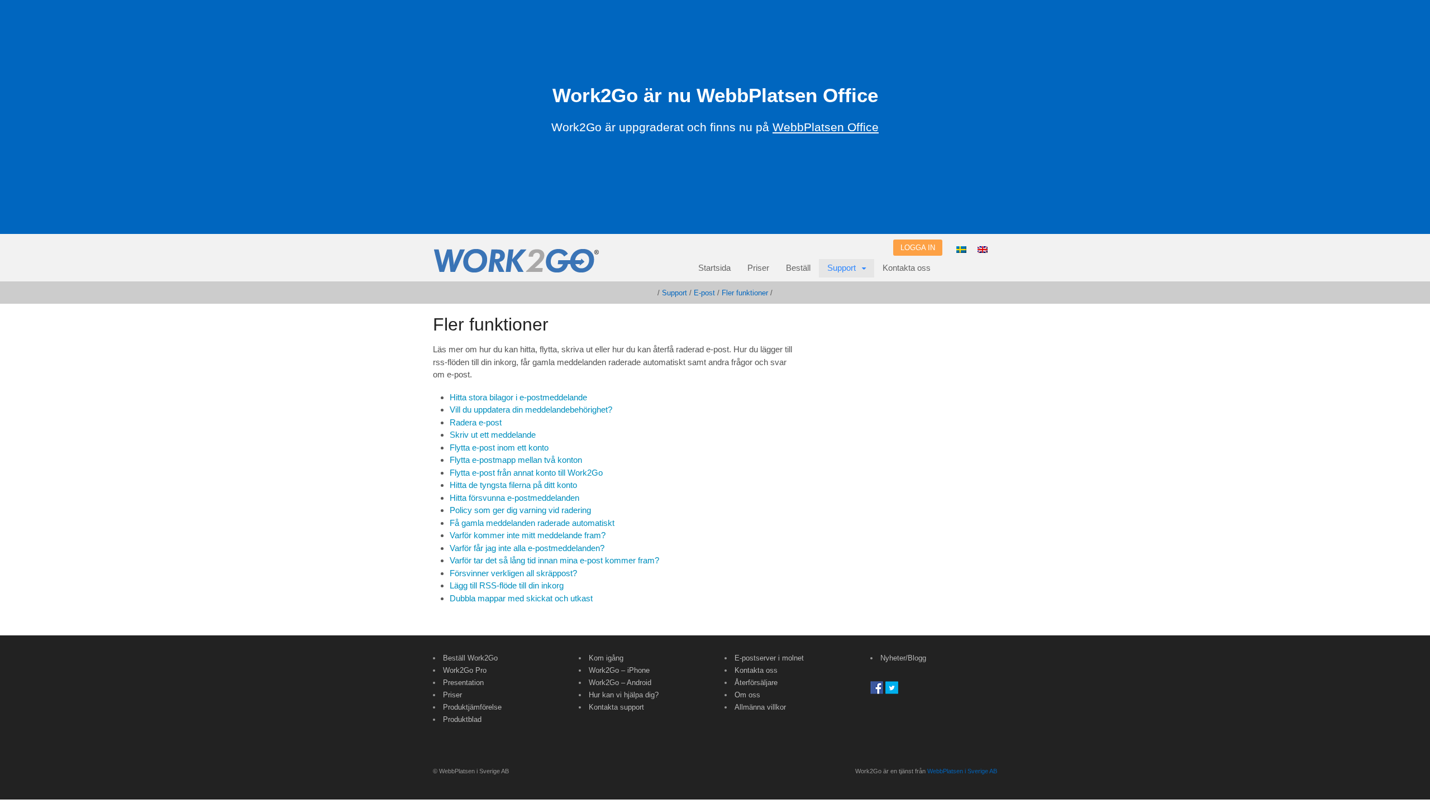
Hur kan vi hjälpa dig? (624, 695)
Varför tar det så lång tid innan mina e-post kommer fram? (554, 560)
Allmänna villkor (760, 707)
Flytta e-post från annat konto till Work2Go (526, 472)
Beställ (798, 267)
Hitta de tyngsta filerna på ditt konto (513, 485)
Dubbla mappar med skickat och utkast (521, 598)
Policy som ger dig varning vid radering (520, 510)
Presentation (463, 682)
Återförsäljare (756, 682)
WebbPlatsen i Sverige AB (962, 771)
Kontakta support (616, 707)
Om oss (747, 695)
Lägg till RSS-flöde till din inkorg (507, 585)
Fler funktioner (745, 293)
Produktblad (462, 719)
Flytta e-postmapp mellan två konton (516, 460)
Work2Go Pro (465, 670)
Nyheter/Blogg (903, 658)
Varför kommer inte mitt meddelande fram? (528, 535)
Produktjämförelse (472, 707)
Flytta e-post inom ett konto (499, 447)
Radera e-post (476, 422)
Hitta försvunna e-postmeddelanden (514, 497)
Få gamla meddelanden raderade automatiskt (532, 523)
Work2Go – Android (620, 682)
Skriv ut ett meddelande (493, 434)
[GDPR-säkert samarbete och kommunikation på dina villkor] (516, 266)
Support (841, 267)
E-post (704, 293)
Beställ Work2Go (470, 658)
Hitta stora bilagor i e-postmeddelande (518, 397)
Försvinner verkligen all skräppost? (513, 573)
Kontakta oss (907, 267)
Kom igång (606, 658)
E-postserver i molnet (769, 658)
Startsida (714, 267)
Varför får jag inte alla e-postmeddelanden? (527, 548)
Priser (758, 267)
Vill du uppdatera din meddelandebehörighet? (531, 409)
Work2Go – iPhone (619, 670)
